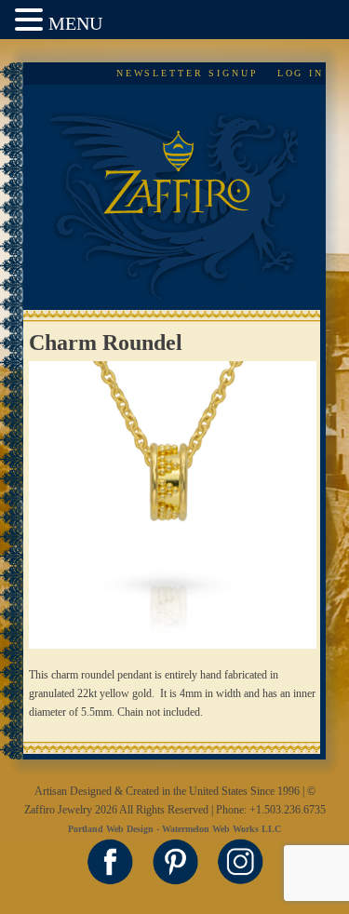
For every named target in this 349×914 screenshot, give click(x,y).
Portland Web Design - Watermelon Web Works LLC (174, 829)
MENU (75, 23)
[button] (31, 21)
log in (300, 73)
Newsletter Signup (187, 73)
